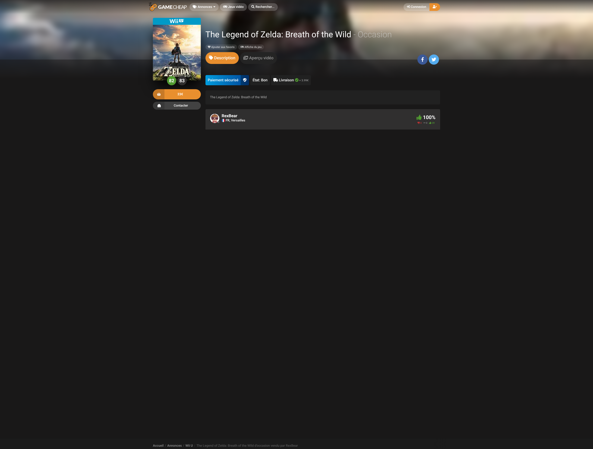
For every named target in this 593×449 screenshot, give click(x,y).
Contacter (181, 106)
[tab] (222, 58)
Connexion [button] (418, 7)
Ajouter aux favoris (223, 47)
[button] (263, 7)
